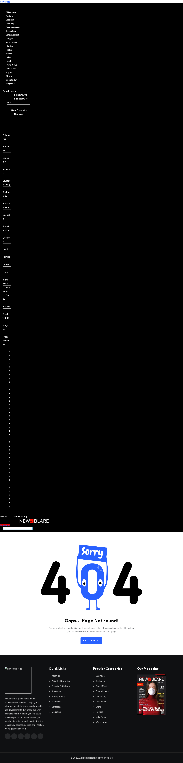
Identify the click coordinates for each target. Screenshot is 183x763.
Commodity (101, 696)
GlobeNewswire (19, 110)
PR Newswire (20, 95)
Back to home (91, 641)
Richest (9, 76)
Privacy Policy (58, 696)
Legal (8, 61)
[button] (15, 91)
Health (9, 50)
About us (56, 676)
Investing (10, 23)
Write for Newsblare (61, 681)
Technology (11, 31)
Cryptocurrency (13, 27)
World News (11, 65)
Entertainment (12, 35)
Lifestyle (9, 46)
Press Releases (9, 91)
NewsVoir (19, 114)
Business (9, 16)
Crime (8, 57)
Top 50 (9, 72)
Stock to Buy (11, 80)
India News (11, 68)
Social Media (11, 42)
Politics (9, 53)
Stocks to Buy (20, 516)
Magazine (10, 83)
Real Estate (101, 701)
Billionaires (11, 12)
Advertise (56, 691)
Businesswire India (17, 100)
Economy (10, 20)
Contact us (56, 707)
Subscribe (56, 701)
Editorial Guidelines (61, 686)
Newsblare (5, 2)
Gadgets (9, 38)
